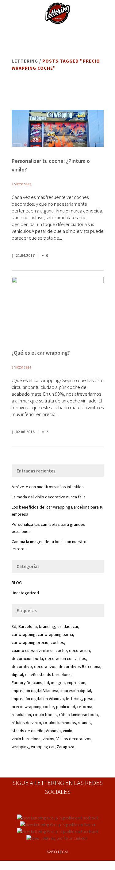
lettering (74, 698)
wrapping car (43, 746)
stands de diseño (28, 730)
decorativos (45, 666)
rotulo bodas (45, 714)
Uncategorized (25, 593)
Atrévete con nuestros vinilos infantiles (48, 486)
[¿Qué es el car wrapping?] (58, 308)
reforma (84, 706)
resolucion (21, 714)
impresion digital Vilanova (35, 690)
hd (46, 682)
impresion (76, 682)
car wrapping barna (55, 634)
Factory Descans (27, 682)
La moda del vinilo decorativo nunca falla (49, 497)
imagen (58, 682)
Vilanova (53, 730)
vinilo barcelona (26, 738)
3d (14, 626)
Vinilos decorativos (73, 738)
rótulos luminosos (59, 722)
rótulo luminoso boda (78, 714)
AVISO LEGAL (58, 852)
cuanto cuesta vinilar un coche (39, 650)
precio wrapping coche (33, 706)
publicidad (65, 706)
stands (84, 722)
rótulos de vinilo (26, 722)
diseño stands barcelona (48, 674)
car (75, 626)
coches (57, 642)
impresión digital (75, 690)
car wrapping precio (30, 642)
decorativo (22, 666)
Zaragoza (65, 746)
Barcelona (27, 626)
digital (17, 674)
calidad (64, 626)
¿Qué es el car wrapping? (41, 352)
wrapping (20, 746)
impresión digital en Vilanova (38, 698)
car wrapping (24, 634)
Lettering (25, 61)
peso (89, 698)
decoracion (79, 650)
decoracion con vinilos (65, 658)
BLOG (17, 582)
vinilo (67, 730)
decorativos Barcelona (79, 666)
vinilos (48, 738)
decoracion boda (27, 658)
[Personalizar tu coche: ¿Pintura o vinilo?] (58, 128)
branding (47, 626)
